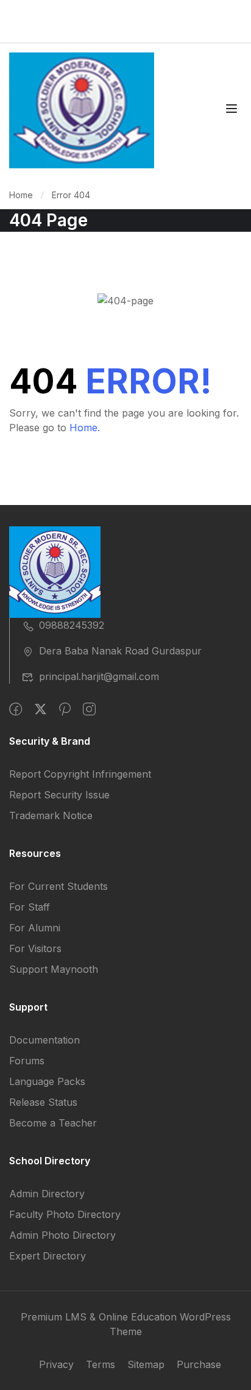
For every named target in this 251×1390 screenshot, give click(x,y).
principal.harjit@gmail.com (99, 676)
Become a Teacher (53, 1123)
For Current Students (58, 886)
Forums (26, 1061)
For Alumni (34, 928)
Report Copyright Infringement (80, 774)
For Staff (29, 907)
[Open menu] (233, 110)
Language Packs (47, 1081)
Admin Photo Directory (62, 1235)
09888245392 (71, 625)
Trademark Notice (51, 815)
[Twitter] (40, 709)
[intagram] (89, 709)
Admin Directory (47, 1194)
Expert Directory (47, 1256)
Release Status (43, 1102)
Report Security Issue (59, 795)
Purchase (199, 1364)
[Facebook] (15, 709)
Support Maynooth (53, 969)
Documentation (44, 1040)
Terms (100, 1364)
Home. (84, 427)
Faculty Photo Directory (65, 1214)
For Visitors (35, 948)
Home (21, 195)
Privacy (56, 1364)
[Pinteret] (65, 709)
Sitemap (145, 1364)
